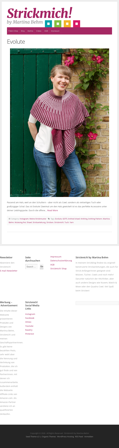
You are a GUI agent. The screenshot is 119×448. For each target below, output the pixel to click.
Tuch (67, 222)
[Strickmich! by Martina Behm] (59, 17)
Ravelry (28, 329)
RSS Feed (79, 436)
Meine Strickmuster (37, 218)
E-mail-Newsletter (8, 270)
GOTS (65, 218)
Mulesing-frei (20, 222)
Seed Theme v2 (32, 436)
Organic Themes (49, 436)
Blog (22, 31)
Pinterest (29, 333)
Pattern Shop (13, 31)
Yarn (72, 222)
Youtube (29, 326)
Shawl (29, 222)
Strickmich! (59, 222)
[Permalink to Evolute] (59, 122)
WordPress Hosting (65, 436)
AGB (46, 31)
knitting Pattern (95, 218)
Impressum (55, 31)
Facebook (29, 318)
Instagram (24, 218)
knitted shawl (74, 218)
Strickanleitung (39, 222)
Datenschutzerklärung (61, 260)
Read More (52, 210)
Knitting (84, 218)
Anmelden (88, 436)
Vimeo (28, 322)
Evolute (16, 41)
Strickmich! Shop (58, 268)
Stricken (49, 222)
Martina (30, 31)
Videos (38, 31)
